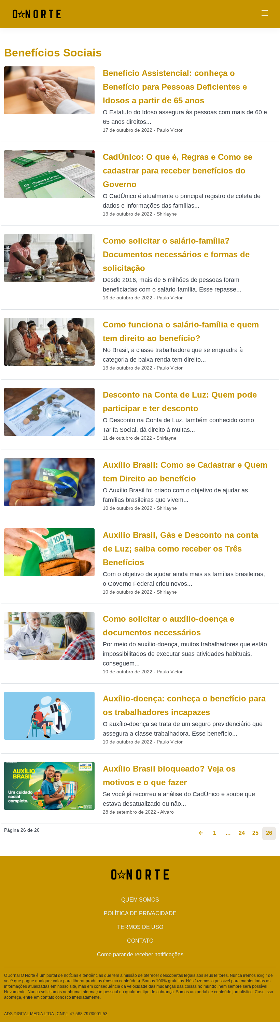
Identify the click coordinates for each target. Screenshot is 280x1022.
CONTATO (140, 941)
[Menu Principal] (265, 14)
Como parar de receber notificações (140, 954)
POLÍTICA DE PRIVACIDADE (140, 913)
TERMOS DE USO (140, 927)
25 (255, 833)
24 (242, 833)
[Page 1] (201, 833)
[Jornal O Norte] (36, 13)
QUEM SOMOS (140, 900)
